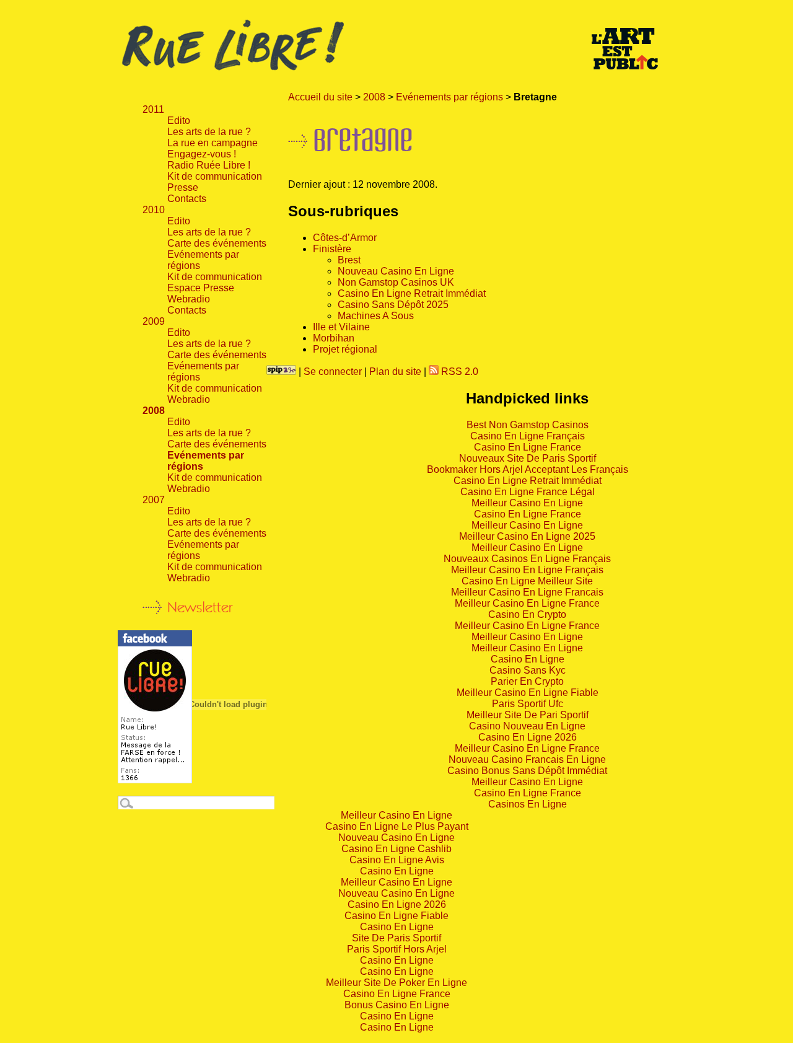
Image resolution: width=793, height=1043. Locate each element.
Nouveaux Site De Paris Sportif (527, 458)
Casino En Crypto (527, 614)
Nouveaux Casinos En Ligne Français (527, 558)
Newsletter (200, 607)
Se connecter (333, 371)
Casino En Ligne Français (527, 436)
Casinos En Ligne (527, 804)
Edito (178, 120)
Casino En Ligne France (527, 447)
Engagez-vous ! (201, 154)
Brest (349, 260)
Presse (182, 187)
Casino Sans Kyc (527, 670)
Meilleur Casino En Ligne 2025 (527, 536)
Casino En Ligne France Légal (527, 491)
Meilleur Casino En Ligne (527, 503)
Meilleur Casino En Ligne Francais (527, 592)
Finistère (332, 249)
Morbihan (333, 338)
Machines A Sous (376, 315)
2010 (153, 210)
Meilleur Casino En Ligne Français (527, 570)
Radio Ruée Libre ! (208, 165)
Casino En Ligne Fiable (396, 915)
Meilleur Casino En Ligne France (527, 603)
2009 (153, 321)
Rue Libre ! (396, 46)
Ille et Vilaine (341, 327)
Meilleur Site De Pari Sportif (528, 715)
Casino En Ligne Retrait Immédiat (412, 293)
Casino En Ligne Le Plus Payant (396, 826)
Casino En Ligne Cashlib (396, 848)
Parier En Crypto (527, 681)
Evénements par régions (449, 97)
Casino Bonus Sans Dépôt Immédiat (527, 770)
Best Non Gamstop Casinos (528, 425)
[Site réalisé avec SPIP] (281, 371)
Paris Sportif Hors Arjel (397, 949)
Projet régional (345, 349)
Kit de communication (214, 176)
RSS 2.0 (458, 371)
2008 (374, 97)
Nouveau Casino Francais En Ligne (527, 759)
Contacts (186, 198)
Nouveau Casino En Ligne (396, 271)
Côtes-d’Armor (345, 237)
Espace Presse (200, 288)
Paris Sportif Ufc (527, 703)
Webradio (188, 299)
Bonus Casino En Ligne (396, 1005)
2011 (153, 109)
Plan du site (395, 371)
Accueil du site (320, 97)
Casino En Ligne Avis (396, 860)
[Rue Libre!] (155, 780)
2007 (153, 500)
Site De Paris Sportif (396, 938)
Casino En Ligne (527, 659)
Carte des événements (216, 243)
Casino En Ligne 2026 (527, 737)
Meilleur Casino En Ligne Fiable (527, 692)
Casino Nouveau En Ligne (527, 726)
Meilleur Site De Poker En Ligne (396, 982)
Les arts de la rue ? (209, 131)
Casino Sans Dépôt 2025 (393, 304)
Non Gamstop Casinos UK (396, 282)
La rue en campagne (212, 143)
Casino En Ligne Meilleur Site (527, 581)
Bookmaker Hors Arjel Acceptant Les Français (527, 469)
